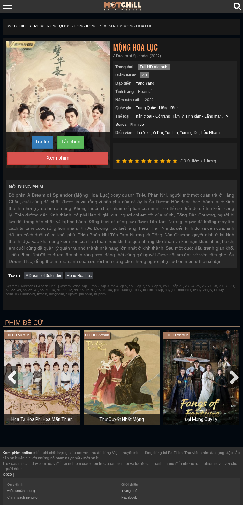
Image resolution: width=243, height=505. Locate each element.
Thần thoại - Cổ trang (152, 116)
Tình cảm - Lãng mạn (203, 116)
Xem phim (58, 158)
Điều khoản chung (21, 491)
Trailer (42, 141)
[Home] (123, 6)
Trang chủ (129, 491)
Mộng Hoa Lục (79, 275)
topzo (7, 474)
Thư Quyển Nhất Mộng (121, 419)
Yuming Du (189, 133)
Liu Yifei (144, 133)
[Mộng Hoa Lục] (58, 104)
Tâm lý (178, 116)
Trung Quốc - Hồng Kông (157, 108)
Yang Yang (145, 83)
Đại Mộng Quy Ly (201, 419)
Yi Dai (158, 133)
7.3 (144, 75)
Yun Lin (171, 133)
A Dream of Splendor (43, 275)
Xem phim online (17, 453)
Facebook (129, 497)
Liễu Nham (210, 133)
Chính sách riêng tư (22, 497)
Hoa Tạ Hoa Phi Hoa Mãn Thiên (42, 419)
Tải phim (70, 141)
